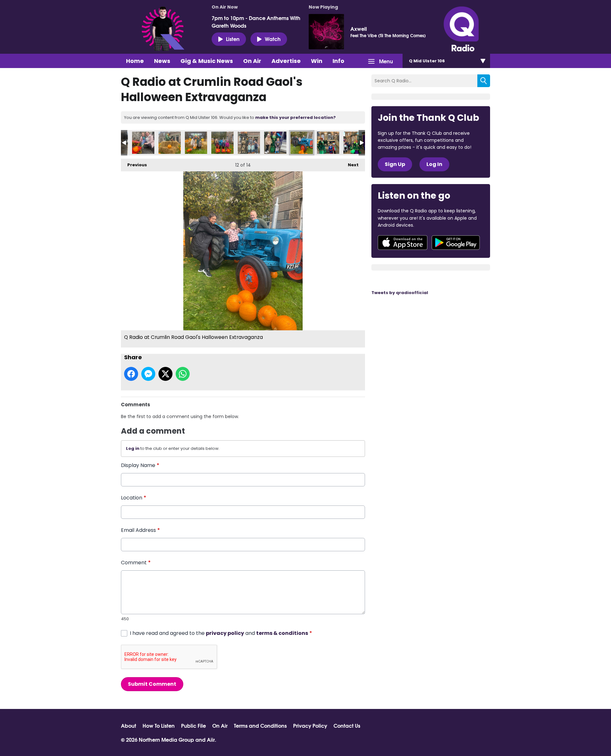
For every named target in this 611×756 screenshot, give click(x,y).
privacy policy (225, 633)
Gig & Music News (206, 61)
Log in (132, 448)
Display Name (140, 465)
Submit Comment (152, 684)
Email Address (140, 530)
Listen (233, 39)
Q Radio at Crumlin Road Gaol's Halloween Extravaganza (143, 143)
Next (350, 165)
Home (135, 61)
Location (133, 497)
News (162, 61)
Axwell (358, 28)
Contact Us (347, 725)
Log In (434, 164)
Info (338, 61)
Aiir (211, 739)
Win (316, 61)
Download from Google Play (456, 242)
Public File (193, 725)
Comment (136, 562)
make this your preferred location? (295, 117)
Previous (134, 165)
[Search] (483, 80)
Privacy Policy (310, 725)
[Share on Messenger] (148, 374)
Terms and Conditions (260, 725)
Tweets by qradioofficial (399, 293)
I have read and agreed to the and (221, 633)
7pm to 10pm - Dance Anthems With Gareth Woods (256, 21)
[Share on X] (165, 374)
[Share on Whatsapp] (183, 374)
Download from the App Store (402, 242)
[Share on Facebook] (131, 374)
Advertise (286, 61)
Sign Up (395, 164)
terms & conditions (282, 633)
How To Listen (159, 725)
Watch (273, 39)
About (128, 725)
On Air (252, 61)
